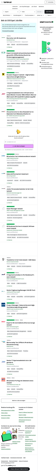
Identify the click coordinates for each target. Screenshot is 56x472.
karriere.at (30, 428)
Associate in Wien (5, 415)
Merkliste (41, 6)
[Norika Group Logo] (8, 466)
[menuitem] (8, 15)
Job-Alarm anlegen (19, 146)
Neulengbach (14, 234)
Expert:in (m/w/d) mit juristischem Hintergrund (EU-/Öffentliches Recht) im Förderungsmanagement (21, 55)
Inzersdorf (10, 180)
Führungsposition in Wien (8, 410)
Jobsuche (15, 6)
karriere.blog (16, 426)
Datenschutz (4, 461)
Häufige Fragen (5, 457)
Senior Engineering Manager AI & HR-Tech (21, 290)
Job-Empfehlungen (24, 6)
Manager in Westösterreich (26, 417)
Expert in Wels (22, 415)
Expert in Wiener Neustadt (26, 412)
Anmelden (50, 2)
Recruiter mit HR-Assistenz (16, 38)
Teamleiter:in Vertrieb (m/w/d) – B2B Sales (21, 260)
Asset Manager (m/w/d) (15, 209)
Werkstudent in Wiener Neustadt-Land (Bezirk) (30, 449)
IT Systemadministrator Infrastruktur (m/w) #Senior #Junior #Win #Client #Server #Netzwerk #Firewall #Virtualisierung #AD (21, 95)
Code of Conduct (23, 461)
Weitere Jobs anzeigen (18, 400)
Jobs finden (49, 11)
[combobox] (10, 12)
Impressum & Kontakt (16, 457)
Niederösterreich (22, 234)
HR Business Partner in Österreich (25, 420)
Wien (20, 20)
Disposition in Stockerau (29, 444)
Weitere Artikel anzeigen (16, 442)
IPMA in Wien (4, 413)
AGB (24, 457)
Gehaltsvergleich (5, 449)
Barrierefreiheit (13, 461)
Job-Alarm (34, 6)
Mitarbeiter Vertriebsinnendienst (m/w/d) (21, 156)
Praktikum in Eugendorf (28, 431)
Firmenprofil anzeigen (8, 31)
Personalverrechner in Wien (30, 436)
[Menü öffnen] (2, 2)
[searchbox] (18, 142)
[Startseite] (8, 2)
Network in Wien (5, 418)
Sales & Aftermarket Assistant (18, 174)
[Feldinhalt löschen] (17, 12)
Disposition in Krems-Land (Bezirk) (30, 440)
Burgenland (23, 331)
